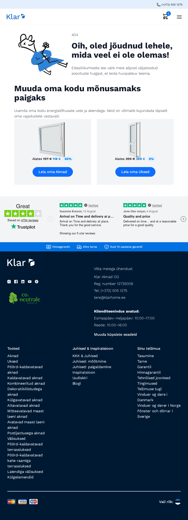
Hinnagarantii (149, 372)
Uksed (12, 361)
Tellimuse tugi (149, 389)
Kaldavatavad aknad (24, 378)
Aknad (12, 356)
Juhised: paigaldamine (91, 367)
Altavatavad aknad (23, 405)
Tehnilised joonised (153, 378)
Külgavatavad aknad (24, 400)
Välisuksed (16, 438)
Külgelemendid (20, 477)
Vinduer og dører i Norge (159, 405)
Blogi (76, 383)
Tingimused (147, 383)
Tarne (142, 361)
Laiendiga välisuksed (25, 471)
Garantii (144, 367)
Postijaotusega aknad (25, 433)
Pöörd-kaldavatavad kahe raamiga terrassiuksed (25, 460)
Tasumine (145, 356)
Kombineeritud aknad (26, 383)
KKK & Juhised (85, 356)
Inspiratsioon (83, 372)
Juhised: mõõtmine (89, 361)
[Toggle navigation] (177, 16)
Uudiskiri (79, 378)
